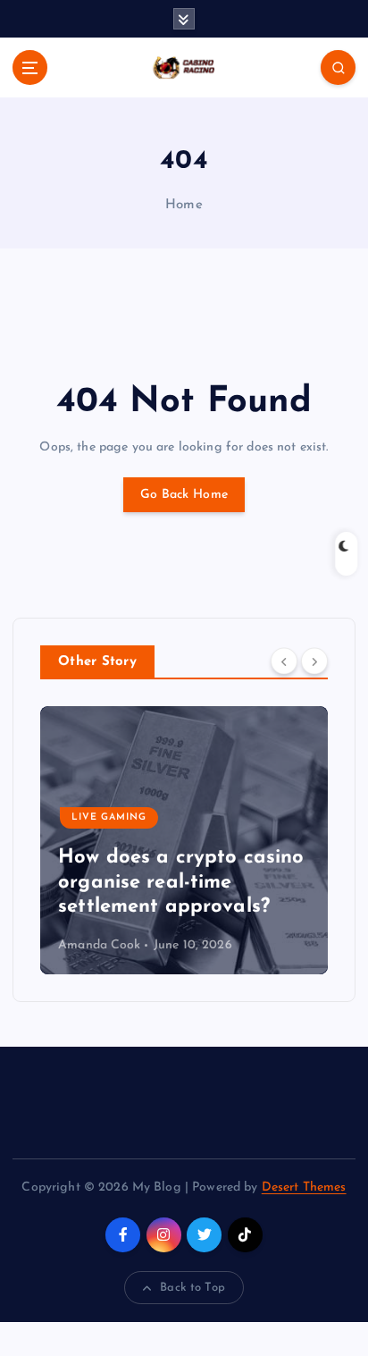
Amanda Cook (99, 945)
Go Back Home (184, 494)
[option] (184, 840)
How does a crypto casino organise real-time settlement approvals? (181, 882)
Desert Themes (304, 1187)
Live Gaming (108, 817)
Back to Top (192, 1287)
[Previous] (284, 660)
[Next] (314, 660)
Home (184, 205)
